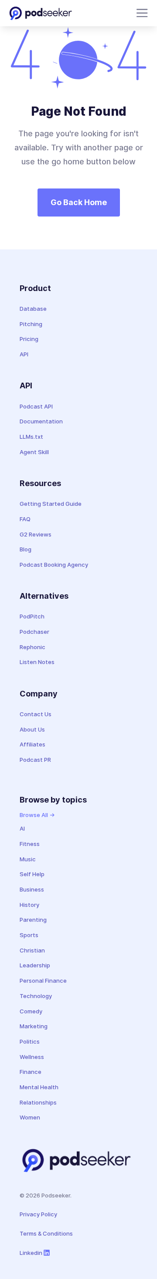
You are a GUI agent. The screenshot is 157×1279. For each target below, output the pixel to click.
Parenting (33, 919)
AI (22, 828)
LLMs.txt (31, 436)
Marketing (34, 1026)
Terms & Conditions (46, 1233)
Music (28, 859)
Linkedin (31, 1252)
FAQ (25, 518)
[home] (40, 13)
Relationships (38, 1102)
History (29, 904)
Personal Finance (43, 980)
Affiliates (32, 744)
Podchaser (34, 631)
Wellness (32, 1056)
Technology (36, 995)
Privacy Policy (38, 1214)
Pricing (29, 338)
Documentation (41, 421)
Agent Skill (34, 451)
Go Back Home (79, 202)
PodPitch (32, 616)
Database (33, 308)
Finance (30, 1071)
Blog (25, 549)
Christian (32, 950)
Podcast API (36, 406)
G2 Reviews (35, 534)
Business (32, 889)
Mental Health (39, 1087)
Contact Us (35, 714)
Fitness (30, 843)
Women (30, 1117)
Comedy (31, 1011)
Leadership (35, 965)
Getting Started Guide (51, 503)
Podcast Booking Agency (54, 564)
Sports (29, 934)
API (24, 354)
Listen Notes (37, 661)
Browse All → (37, 814)
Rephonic (32, 646)
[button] (141, 13)
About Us (32, 729)
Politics (30, 1041)
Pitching (31, 323)
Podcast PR (35, 759)
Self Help (32, 874)
